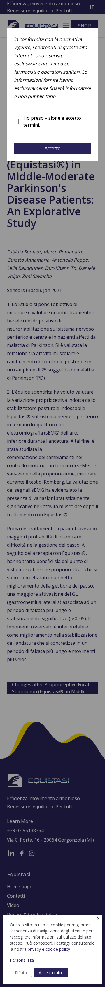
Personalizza (22, 960)
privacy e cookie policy (49, 949)
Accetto (53, 148)
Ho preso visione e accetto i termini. (53, 121)
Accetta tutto (51, 972)
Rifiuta (21, 972)
